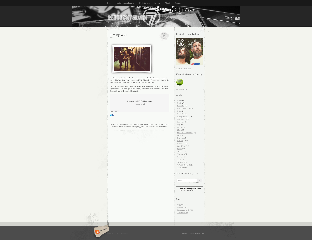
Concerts (180, 106)
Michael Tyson (199, 233)
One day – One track (184, 132)
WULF (142, 126)
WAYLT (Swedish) (184, 165)
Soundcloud (139, 128)
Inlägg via (182, 207)
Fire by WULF (120, 34)
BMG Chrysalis (144, 124)
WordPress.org (182, 212)
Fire (159, 124)
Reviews (180, 143)
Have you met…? (183, 116)
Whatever (180, 167)
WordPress (185, 233)
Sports (179, 149)
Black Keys (136, 124)
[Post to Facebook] (113, 115)
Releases (164, 126)
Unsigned (180, 157)
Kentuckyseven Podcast (125, 3)
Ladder (157, 3)
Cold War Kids (153, 124)
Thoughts (180, 154)
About (167, 3)
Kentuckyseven (120, 16)
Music (179, 130)
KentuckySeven (181, 89)
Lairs (129, 126)
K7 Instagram (144, 3)
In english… (181, 119)
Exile (179, 111)
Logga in (180, 204)
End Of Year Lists (183, 108)
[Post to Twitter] (111, 115)
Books (179, 100)
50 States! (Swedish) (183, 68)
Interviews (181, 122)
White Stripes (135, 126)
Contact (177, 3)
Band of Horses (127, 124)
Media (179, 127)
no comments (114, 124)
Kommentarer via (185, 210)
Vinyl (179, 159)
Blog (109, 3)
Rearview (180, 138)
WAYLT (180, 162)
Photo (179, 135)
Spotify (179, 151)
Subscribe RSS (101, 232)
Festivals (180, 114)
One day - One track (156, 126)
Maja (179, 124)
